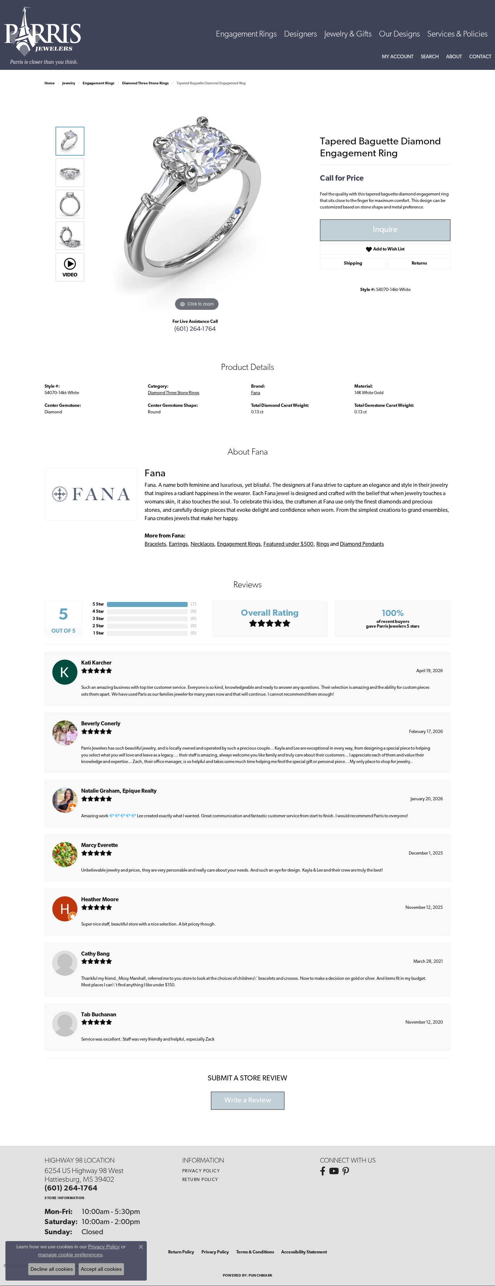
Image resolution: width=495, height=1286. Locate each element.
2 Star (98, 626)
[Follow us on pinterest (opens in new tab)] (345, 1171)
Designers (300, 34)
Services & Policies (457, 34)
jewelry (68, 83)
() (193, 604)
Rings (322, 544)
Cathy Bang (95, 954)
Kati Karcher (96, 663)
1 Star (98, 633)
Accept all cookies (101, 1269)
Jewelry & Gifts (348, 34)
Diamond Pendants (362, 544)
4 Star (98, 612)
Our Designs (399, 34)
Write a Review (247, 1100)
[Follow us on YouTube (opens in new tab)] (334, 1171)
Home (50, 83)
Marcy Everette (99, 845)
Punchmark (260, 1276)
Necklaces (202, 544)
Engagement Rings (246, 34)
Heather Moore (99, 900)
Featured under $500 (288, 544)
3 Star (98, 619)
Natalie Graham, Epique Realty (119, 791)
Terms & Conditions (255, 1252)
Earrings (178, 544)
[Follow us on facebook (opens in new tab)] (322, 1171)
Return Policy (200, 1180)
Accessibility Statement (304, 1252)
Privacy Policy (201, 1171)
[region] (196, 204)
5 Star (98, 604)
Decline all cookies (51, 1269)
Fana (255, 393)
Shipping (353, 263)
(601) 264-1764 (195, 329)
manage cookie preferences (70, 1254)
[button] (397, 57)
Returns (419, 263)
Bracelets (155, 544)
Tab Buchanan (98, 1015)
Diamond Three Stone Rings (145, 83)
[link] (480, 57)
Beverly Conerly (100, 724)
